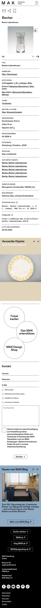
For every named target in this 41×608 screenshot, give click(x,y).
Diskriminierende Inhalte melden (15, 394)
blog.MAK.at (19, 543)
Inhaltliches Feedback (11, 398)
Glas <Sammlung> (9, 74)
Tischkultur (6, 103)
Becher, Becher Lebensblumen (14, 163)
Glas (4, 112)
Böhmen (5, 94)
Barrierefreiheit (6, 601)
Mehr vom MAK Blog (19, 521)
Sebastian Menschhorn (19, 86)
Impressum (5, 598)
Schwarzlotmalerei (14, 112)
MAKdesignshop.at (19, 549)
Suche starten (19, 531)
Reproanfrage (9, 389)
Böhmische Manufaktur (22, 92)
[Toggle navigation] (36, 2)
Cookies (4, 604)
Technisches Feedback (12, 402)
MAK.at (19, 537)
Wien (30, 83)
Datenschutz (6, 596)
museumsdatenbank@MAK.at (9, 570)
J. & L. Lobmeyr (20, 83)
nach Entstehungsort (14, 245)
